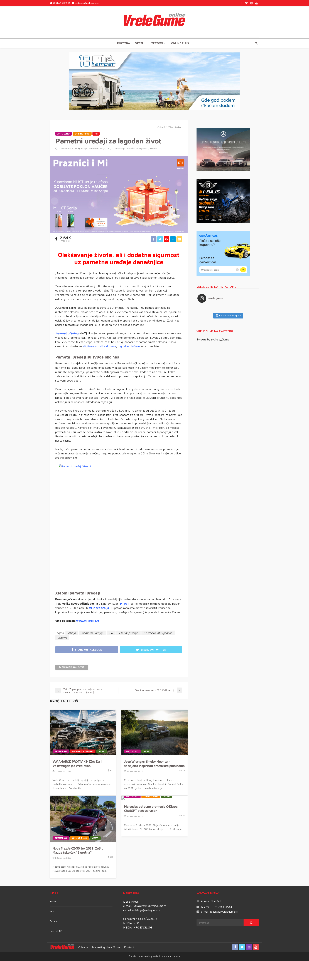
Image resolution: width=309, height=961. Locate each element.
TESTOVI (157, 43)
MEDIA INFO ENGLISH (137, 927)
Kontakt (129, 947)
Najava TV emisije (82, 751)
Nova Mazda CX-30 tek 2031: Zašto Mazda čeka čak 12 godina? (78, 850)
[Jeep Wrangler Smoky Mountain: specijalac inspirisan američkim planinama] (154, 732)
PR (96, 134)
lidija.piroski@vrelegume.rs (149, 905)
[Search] (256, 43)
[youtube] (256, 3)
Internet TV (56, 931)
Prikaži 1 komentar (73, 667)
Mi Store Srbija (99, 607)
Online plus (180, 43)
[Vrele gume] (154, 22)
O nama (83, 947)
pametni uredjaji (97, 148)
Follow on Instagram (230, 315)
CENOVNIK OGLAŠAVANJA (140, 918)
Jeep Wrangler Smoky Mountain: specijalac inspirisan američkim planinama (154, 764)
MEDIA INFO (131, 923)
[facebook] (242, 3)
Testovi (54, 901)
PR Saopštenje (118, 148)
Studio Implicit (172, 956)
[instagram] (251, 3)
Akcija (84, 148)
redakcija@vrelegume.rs (146, 910)
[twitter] (246, 3)
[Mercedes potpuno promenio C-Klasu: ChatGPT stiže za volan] (123, 798)
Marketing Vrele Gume (106, 947)
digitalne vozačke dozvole (99, 346)
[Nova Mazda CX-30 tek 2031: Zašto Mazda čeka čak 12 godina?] (83, 819)
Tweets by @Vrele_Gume (213, 339)
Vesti (139, 43)
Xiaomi (153, 148)
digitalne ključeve (129, 346)
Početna (123, 43)
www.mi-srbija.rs (87, 620)
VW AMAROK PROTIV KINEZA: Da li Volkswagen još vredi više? (77, 764)
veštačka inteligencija (137, 148)
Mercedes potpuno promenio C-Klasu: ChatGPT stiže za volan (151, 809)
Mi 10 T (125, 603)
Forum (53, 921)
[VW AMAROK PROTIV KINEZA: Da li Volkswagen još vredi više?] (83, 732)
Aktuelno (63, 134)
